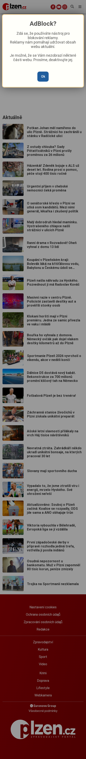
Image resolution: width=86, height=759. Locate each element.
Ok (43, 76)
